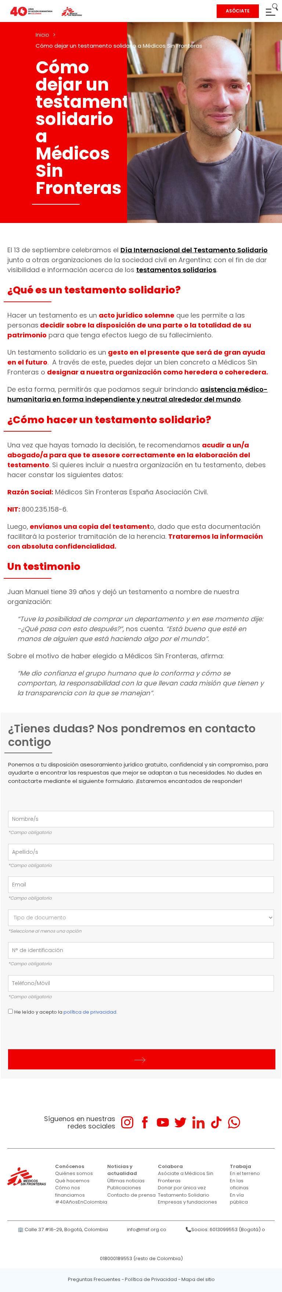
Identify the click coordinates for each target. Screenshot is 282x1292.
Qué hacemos (72, 1180)
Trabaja (240, 1166)
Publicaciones (124, 1187)
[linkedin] (198, 1122)
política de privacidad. (91, 1012)
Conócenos (69, 1166)
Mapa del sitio (198, 1279)
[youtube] (163, 1122)
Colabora (170, 1166)
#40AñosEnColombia (81, 1201)
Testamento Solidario (183, 1195)
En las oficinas (239, 1184)
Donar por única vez (182, 1187)
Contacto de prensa (131, 1195)
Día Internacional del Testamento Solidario (194, 250)
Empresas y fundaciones (187, 1201)
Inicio (42, 35)
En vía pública (239, 1199)
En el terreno (245, 1173)
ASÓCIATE (238, 11)
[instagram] (127, 1122)
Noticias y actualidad (122, 1170)
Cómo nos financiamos (70, 1191)
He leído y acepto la (66, 1012)
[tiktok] (216, 1122)
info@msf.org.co (146, 1229)
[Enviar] (141, 1059)
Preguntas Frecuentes (94, 1279)
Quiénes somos (74, 1173)
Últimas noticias (126, 1180)
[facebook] (145, 1122)
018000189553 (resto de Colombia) (141, 1258)
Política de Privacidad (151, 1279)
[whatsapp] (234, 1122)
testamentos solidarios (176, 269)
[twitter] (180, 1122)
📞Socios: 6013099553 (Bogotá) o (225, 1229)
